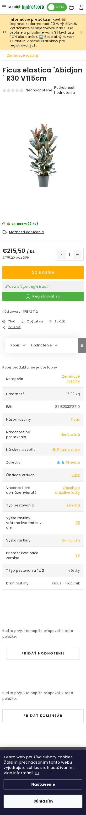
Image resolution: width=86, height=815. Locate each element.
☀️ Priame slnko (66, 449)
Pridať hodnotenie (43, 653)
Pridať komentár (43, 715)
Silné (76, 475)
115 (78, 522)
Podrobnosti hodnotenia (64, 90)
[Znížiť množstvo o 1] (61, 254)
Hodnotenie (41, 345)
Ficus (75, 419)
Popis (15, 345)
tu (37, 773)
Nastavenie (43, 784)
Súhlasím (43, 801)
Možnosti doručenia (26, 232)
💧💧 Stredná (68, 462)
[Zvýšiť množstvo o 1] (77, 254)
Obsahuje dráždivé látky (67, 490)
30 (77, 555)
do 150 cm (71, 540)
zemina (73, 505)
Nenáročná (70, 434)
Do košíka (43, 272)
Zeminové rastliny (71, 379)
